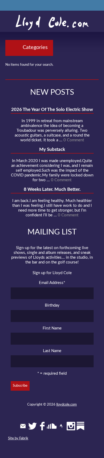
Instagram (71, 426)
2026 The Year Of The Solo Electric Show (52, 109)
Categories (35, 47)
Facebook (42, 426)
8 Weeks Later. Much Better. (52, 189)
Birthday (52, 305)
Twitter (32, 426)
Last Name (52, 351)
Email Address (52, 283)
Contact (23, 426)
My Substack (52, 149)
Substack (80, 426)
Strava (61, 426)
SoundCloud (52, 426)
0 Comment (73, 140)
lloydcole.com (66, 404)
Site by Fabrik (18, 438)
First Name (52, 328)
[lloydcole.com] (52, 23)
